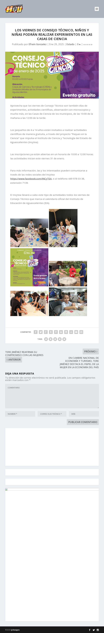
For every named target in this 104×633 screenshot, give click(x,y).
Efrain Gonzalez (38, 44)
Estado (70, 44)
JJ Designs (15, 630)
